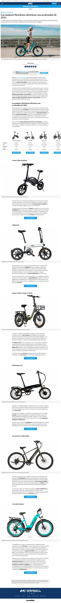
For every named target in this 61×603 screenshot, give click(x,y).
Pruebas (30, 9)
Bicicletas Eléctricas (7, 12)
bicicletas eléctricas (21, 77)
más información (16, 152)
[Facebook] (25, 66)
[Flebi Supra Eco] (30, 384)
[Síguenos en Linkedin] (31, 593)
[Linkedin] (29, 66)
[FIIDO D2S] (30, 243)
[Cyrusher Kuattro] (30, 522)
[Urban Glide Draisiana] (30, 179)
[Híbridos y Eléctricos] (30, 591)
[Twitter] (27, 66)
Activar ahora (43, 72)
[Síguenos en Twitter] (29, 593)
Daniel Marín (30, 63)
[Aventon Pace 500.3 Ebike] (30, 454)
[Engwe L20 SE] (30, 311)
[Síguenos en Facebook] (27, 593)
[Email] (35, 66)
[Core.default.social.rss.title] (34, 593)
